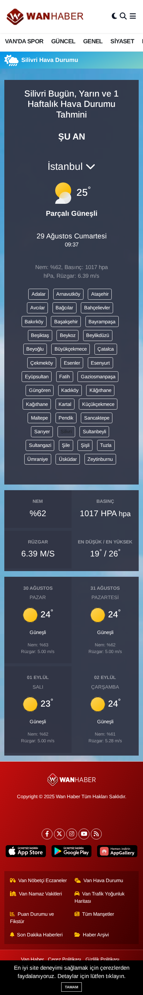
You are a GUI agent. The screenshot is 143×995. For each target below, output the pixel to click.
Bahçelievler (97, 307)
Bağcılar (64, 307)
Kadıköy (69, 390)
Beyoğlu (35, 349)
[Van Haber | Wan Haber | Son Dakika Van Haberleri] (45, 16)
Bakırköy (34, 321)
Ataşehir (100, 294)
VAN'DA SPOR (24, 41)
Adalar (39, 294)
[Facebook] (47, 834)
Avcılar (37, 307)
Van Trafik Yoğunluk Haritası (99, 897)
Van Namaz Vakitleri (40, 893)
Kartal (65, 404)
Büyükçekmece (71, 349)
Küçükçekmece (98, 404)
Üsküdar (68, 459)
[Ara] (123, 16)
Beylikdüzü (97, 335)
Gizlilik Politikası (102, 959)
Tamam (71, 987)
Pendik (66, 418)
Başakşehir (66, 321)
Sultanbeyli (94, 431)
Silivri (66, 431)
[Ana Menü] (133, 16)
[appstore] (25, 852)
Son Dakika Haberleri (40, 934)
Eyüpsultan (37, 376)
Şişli (85, 445)
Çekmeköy (41, 363)
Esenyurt (100, 363)
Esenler (72, 363)
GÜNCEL (63, 41)
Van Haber (32, 959)
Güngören (40, 390)
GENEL (93, 41)
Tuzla (105, 445)
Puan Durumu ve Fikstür (32, 917)
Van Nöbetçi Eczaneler (42, 880)
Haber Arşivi (96, 934)
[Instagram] (71, 834)
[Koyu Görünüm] (114, 16)
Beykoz (67, 335)
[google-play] (71, 852)
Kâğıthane (100, 390)
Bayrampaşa (101, 321)
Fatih (64, 376)
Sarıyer (42, 431)
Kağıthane (37, 404)
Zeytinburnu (100, 459)
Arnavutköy (68, 294)
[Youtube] (83, 834)
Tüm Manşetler (98, 914)
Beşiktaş (40, 335)
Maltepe (39, 418)
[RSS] (96, 834)
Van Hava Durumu (103, 880)
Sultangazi (40, 445)
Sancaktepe (96, 418)
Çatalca (105, 349)
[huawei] (117, 852)
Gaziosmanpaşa (98, 376)
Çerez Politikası (64, 959)
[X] (59, 834)
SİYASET (122, 41)
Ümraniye (37, 459)
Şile (66, 445)
